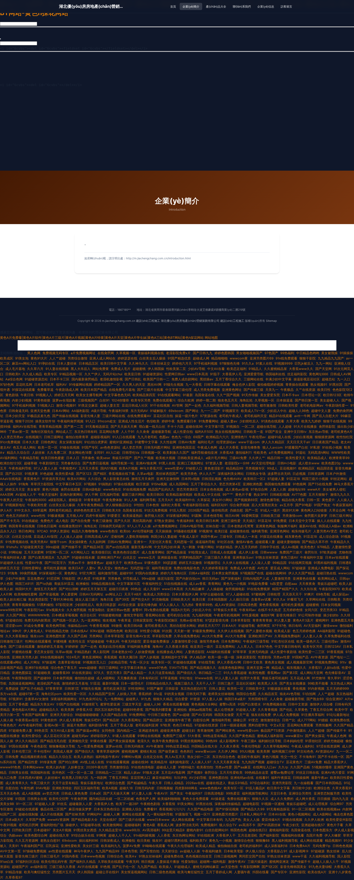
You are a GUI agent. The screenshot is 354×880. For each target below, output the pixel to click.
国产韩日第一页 (306, 400)
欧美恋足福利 (236, 369)
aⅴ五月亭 (286, 505)
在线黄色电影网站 (231, 668)
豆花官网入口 (140, 778)
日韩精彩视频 (279, 494)
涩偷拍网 (117, 536)
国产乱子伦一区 (123, 867)
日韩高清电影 (214, 793)
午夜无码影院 (131, 641)
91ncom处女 (107, 421)
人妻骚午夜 (242, 872)
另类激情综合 (119, 767)
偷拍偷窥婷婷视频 (270, 384)
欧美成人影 (282, 631)
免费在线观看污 (164, 400)
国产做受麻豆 (168, 751)
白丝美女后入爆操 (152, 358)
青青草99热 (204, 605)
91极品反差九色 (38, 416)
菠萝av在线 (114, 746)
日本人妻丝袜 (67, 363)
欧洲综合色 (322, 788)
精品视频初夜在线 (33, 757)
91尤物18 (318, 678)
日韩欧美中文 (255, 688)
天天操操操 (163, 531)
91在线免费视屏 (258, 589)
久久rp (283, 767)
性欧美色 (260, 452)
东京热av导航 (319, 432)
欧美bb (125, 531)
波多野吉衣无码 (279, 474)
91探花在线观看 (23, 390)
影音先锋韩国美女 (293, 867)
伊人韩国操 (156, 369)
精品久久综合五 (60, 757)
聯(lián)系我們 (242, 6)
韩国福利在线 (275, 374)
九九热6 (187, 605)
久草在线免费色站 (187, 636)
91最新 (188, 395)
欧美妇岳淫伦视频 (112, 646)
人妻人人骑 (278, 489)
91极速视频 (56, 516)
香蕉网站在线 (155, 615)
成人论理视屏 (224, 710)
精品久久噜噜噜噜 (85, 531)
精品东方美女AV (42, 704)
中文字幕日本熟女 (133, 668)
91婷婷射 (71, 646)
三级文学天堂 (132, 704)
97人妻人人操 (212, 699)
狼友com (37, 636)
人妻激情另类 (281, 578)
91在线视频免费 (134, 489)
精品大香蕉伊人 (335, 762)
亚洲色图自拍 (218, 778)
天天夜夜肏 (307, 584)
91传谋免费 (48, 762)
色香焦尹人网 (145, 799)
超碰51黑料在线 (175, 840)
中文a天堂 (277, 725)
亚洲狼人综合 (132, 809)
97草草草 (239, 652)
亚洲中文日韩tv (295, 432)
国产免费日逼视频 (96, 463)
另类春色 (87, 458)
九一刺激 (188, 547)
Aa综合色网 (14, 379)
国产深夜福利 (231, 578)
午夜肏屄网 (79, 799)
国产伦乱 (286, 710)
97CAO (42, 531)
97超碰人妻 (275, 479)
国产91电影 (303, 505)
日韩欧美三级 (270, 516)
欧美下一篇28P (127, 804)
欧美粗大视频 (165, 458)
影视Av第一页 (54, 725)
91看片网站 (205, 547)
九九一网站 (324, 363)
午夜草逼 (124, 620)
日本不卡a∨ (290, 395)
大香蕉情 (168, 804)
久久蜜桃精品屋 (275, 369)
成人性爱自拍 (183, 432)
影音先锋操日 (286, 615)
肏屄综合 (211, 772)
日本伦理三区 (22, 751)
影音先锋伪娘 (147, 605)
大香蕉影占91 (277, 851)
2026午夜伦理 (96, 767)
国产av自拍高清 (117, 547)
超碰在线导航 (266, 426)
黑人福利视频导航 (285, 840)
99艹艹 (227, 494)
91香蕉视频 (335, 652)
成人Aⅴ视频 (289, 547)
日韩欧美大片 (180, 599)
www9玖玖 (132, 830)
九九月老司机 (147, 437)
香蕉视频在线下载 (122, 474)
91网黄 (101, 835)
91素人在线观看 (123, 736)
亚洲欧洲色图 (252, 484)
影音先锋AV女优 (138, 636)
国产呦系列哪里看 (158, 710)
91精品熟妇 (82, 652)
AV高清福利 (151, 830)
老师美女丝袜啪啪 (221, 694)
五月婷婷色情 (293, 610)
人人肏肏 (276, 699)
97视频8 (90, 484)
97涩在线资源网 (328, 746)
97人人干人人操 (139, 526)
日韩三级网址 (54, 437)
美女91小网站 (222, 500)
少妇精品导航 (118, 662)
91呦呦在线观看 (153, 846)
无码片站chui (112, 374)
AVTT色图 (299, 494)
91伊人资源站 (60, 531)
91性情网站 (136, 688)
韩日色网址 (26, 531)
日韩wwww (268, 552)
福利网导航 (148, 500)
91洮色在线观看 (272, 421)
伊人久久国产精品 (301, 573)
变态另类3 (113, 673)
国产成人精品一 (135, 673)
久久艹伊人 (92, 374)
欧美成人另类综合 (157, 594)
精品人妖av (132, 772)
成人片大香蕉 (229, 447)
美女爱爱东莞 (270, 395)
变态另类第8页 (187, 489)
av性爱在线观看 (60, 851)
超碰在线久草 (59, 835)
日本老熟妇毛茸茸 (240, 526)
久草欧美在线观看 (111, 862)
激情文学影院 (133, 615)
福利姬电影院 (179, 762)
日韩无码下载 (196, 694)
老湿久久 (143, 741)
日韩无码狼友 (134, 746)
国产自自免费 (80, 521)
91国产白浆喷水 (249, 704)
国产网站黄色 (225, 730)
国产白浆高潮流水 (41, 557)
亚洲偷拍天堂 (78, 741)
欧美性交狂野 (59, 799)
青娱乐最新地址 (91, 783)
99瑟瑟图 (170, 563)
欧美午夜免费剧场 (165, 741)
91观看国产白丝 (296, 447)
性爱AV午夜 (34, 563)
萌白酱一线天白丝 (152, 426)
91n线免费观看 (286, 358)
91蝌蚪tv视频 (131, 757)
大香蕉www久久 (301, 369)
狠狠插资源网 (324, 437)
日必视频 (299, 474)
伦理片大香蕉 (250, 678)
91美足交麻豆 (88, 405)
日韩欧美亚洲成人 (190, 458)
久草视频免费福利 (287, 636)
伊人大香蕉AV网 (229, 662)
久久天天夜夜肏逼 (226, 762)
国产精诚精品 (137, 783)
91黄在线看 (98, 741)
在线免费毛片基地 (122, 390)
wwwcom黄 (239, 358)
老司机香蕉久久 (156, 626)
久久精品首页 (268, 694)
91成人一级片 (270, 510)
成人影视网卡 (229, 741)
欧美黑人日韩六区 (75, 778)
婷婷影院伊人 (100, 736)
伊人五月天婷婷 (246, 547)
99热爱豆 (233, 793)
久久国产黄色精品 (242, 736)
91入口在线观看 (123, 437)
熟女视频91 (318, 384)
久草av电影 (145, 474)
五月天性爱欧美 (231, 772)
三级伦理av (329, 641)
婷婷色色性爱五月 (87, 510)
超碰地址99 (296, 489)
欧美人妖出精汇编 (13, 599)
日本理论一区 (311, 395)
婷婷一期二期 (206, 400)
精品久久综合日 (18, 452)
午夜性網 (27, 788)
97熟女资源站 (164, 521)
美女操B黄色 (78, 542)
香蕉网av (274, 673)
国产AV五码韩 (202, 715)
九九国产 (63, 557)
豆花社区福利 (246, 683)
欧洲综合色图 (115, 783)
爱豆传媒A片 (271, 820)
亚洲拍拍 (180, 710)
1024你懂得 (120, 400)
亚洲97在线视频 (37, 668)
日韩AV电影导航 (192, 526)
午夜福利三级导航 (256, 641)
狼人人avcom (272, 447)
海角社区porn (51, 694)
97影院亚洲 (64, 605)
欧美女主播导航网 (89, 395)
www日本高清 (197, 374)
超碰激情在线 (239, 531)
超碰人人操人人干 (326, 862)
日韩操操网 (301, 778)
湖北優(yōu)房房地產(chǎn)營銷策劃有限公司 (92, 6)
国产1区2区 (270, 867)
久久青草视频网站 (276, 746)
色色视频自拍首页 (199, 856)
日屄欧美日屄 (22, 830)
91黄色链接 (42, 400)
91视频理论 (212, 563)
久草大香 (292, 421)
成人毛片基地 (15, 369)
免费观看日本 (186, 421)
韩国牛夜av (209, 536)
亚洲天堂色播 (40, 411)
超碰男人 (132, 699)
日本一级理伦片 (132, 683)
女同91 (99, 452)
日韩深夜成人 (110, 840)
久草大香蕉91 (342, 788)
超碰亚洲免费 (170, 730)
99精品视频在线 (103, 584)
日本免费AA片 (299, 846)
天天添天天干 (292, 594)
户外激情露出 (296, 730)
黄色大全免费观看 (196, 799)
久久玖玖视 (308, 589)
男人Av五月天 (175, 757)
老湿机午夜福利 (248, 757)
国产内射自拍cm (188, 578)
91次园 (167, 631)
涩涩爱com (13, 626)
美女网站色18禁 (80, 452)
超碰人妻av (228, 421)
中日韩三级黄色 (159, 715)
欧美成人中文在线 (207, 494)
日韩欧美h (12, 374)
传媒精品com (77, 626)
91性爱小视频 (150, 631)
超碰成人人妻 (166, 767)
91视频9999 (283, 363)
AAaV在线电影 (11, 479)
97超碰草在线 (91, 825)
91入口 (90, 421)
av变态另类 (50, 793)
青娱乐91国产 (122, 458)
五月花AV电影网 (173, 772)
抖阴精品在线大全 (204, 746)
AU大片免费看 (212, 636)
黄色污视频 (50, 489)
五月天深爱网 (34, 552)
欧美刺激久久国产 (176, 452)
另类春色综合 (71, 463)
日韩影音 (171, 688)
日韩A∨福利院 (199, 573)
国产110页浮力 (55, 563)
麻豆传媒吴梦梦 (80, 809)
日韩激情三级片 (11, 641)
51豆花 (95, 683)
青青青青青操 (262, 620)
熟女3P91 (261, 494)
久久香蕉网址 (131, 720)
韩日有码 (295, 626)
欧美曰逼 (221, 531)
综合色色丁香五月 (64, 668)
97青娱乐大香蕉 (225, 610)
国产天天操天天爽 (124, 426)
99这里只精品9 (173, 830)
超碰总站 (328, 379)
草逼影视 (6, 421)
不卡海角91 (307, 757)
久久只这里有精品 (162, 673)
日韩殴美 (333, 599)
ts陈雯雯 (276, 584)
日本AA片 (229, 626)
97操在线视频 (124, 484)
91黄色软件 (49, 720)
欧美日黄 (198, 599)
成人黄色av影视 (236, 489)
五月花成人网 (300, 678)
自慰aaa (291, 584)
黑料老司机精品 (60, 510)
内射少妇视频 (22, 400)
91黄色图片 (152, 563)
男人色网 (33, 353)
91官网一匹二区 (57, 552)
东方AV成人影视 (62, 730)
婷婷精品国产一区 (107, 384)
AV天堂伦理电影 (263, 463)
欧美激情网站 (113, 825)
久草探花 (203, 500)
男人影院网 (101, 652)
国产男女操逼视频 (122, 741)
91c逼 (158, 694)
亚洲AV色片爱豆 (333, 772)
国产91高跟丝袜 (269, 825)
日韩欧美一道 (253, 432)
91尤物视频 (160, 599)
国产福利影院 (269, 835)
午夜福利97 (193, 793)
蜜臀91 (137, 610)
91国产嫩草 (155, 688)
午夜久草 (155, 783)
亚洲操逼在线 (167, 557)
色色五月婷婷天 (17, 516)
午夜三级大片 (40, 783)
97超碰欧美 (42, 673)
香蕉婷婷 (145, 694)
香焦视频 (299, 688)
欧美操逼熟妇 (132, 516)
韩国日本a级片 (235, 699)
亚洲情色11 (239, 437)
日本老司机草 (44, 384)
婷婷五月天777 (209, 626)
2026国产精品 (198, 510)
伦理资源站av (226, 442)
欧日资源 (142, 484)
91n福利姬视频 (144, 835)
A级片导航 (99, 411)
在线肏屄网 (106, 353)
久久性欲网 (168, 442)
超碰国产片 (20, 867)
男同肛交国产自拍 (252, 856)
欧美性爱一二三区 (311, 652)
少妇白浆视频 (303, 437)
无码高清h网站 (318, 452)
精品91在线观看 (280, 416)
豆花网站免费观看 (300, 725)
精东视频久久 (296, 668)
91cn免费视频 (10, 442)
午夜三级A (248, 741)
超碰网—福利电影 (213, 862)
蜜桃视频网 (129, 751)
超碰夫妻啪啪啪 (288, 542)
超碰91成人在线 (279, 437)
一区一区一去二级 (80, 772)
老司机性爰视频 (54, 568)
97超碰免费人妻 (20, 730)
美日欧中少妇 (302, 788)
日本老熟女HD (122, 652)
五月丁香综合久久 (228, 379)
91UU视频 (247, 751)
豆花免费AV (35, 578)
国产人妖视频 (149, 657)
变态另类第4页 (230, 484)
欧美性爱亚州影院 (339, 820)
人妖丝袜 (38, 452)
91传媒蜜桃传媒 (109, 615)
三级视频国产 (87, 400)
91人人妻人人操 (226, 678)
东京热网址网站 (183, 835)
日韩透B (345, 563)
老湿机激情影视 (111, 379)
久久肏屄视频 (76, 610)
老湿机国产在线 (48, 683)
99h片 (17, 631)
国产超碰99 (42, 678)
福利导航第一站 (122, 463)
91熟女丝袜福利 (150, 856)
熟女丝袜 (333, 851)
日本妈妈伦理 (293, 741)
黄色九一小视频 (234, 584)
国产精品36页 (93, 547)
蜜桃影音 (75, 500)
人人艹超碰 (57, 358)
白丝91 (104, 400)
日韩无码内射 (144, 788)
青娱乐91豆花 (64, 584)
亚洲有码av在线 (242, 778)
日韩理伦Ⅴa (130, 452)
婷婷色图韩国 (224, 353)
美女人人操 (251, 820)
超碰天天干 (114, 563)
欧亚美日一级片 (201, 646)
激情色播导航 (270, 500)
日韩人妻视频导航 (244, 405)
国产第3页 (290, 673)
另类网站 (95, 636)
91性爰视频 (250, 615)
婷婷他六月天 (182, 363)
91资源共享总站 (53, 479)
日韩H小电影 (286, 463)
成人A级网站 (105, 678)
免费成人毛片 (120, 369)
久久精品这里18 (110, 830)
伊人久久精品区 (273, 442)
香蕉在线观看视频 (176, 704)
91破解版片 (158, 411)
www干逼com (249, 442)
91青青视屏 (92, 500)
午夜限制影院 (22, 678)
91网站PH (94, 814)
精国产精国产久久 (285, 589)
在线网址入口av (264, 767)
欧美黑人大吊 (267, 683)
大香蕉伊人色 (104, 804)
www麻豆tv (294, 736)
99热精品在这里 (256, 772)
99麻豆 (345, 416)
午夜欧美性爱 (37, 505)
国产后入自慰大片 (325, 416)
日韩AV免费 (187, 442)
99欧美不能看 (318, 683)
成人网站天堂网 (311, 673)
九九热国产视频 (253, 762)
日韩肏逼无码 (18, 411)
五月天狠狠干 (318, 494)
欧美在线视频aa (328, 809)
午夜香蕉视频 (99, 626)
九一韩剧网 (98, 778)
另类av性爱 (281, 657)
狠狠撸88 (263, 840)
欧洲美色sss (133, 563)
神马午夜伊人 (83, 851)
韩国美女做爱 (224, 715)
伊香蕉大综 (84, 710)
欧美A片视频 (128, 468)
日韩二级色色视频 (162, 872)
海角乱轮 (246, 400)
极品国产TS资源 (272, 730)
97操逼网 (49, 662)
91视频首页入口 (94, 662)
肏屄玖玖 (311, 552)
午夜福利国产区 (32, 846)
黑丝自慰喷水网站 (183, 626)
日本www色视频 (93, 856)
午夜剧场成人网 (67, 390)
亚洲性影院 (297, 872)
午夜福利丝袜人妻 (13, 557)
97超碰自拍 (13, 620)
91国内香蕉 (70, 856)
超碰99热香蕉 (133, 710)
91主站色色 (305, 751)
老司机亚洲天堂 (114, 688)
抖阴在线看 (260, 872)
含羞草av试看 (261, 599)
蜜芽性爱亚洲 (110, 704)
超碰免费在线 (174, 856)
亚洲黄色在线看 (304, 578)
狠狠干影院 (307, 358)
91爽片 (309, 594)
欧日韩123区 (332, 395)
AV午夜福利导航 (30, 725)
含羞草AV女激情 (37, 699)
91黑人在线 (167, 463)
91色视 (105, 867)
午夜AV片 (161, 793)
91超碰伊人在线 (11, 563)
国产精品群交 (153, 720)
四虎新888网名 (186, 788)
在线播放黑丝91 (70, 526)
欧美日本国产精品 (94, 390)
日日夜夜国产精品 (325, 442)
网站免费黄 (100, 369)
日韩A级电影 (91, 489)
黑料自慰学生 (258, 725)
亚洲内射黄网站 (71, 494)
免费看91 (150, 809)
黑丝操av (206, 379)
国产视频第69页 (246, 500)
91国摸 (20, 799)
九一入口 (343, 379)
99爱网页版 (250, 516)
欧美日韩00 (155, 494)
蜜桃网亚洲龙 (279, 862)
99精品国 (279, 563)
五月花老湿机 (247, 835)
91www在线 (204, 678)
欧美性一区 (235, 688)
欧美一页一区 (48, 447)
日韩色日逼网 (47, 526)
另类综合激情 (77, 358)
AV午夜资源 (319, 657)
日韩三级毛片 (50, 856)
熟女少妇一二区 (198, 757)
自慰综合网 (201, 720)
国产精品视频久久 (203, 668)
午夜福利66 (185, 521)
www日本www (158, 820)
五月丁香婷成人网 (219, 872)
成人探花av (340, 594)
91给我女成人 (198, 552)
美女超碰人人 (329, 400)
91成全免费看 (34, 626)
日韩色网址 (49, 442)
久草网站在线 (315, 599)
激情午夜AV (236, 862)
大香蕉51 (315, 668)
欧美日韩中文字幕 (113, 363)
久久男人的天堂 (133, 384)
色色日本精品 (182, 725)
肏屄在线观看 (70, 489)
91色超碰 (46, 474)
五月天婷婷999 (337, 688)
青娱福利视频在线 (151, 353)
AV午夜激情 (154, 746)
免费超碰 (11, 688)
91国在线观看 (18, 746)
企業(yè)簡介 (191, 6)
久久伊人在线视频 (235, 563)
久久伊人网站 (228, 751)
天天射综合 (169, 851)
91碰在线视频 (69, 447)
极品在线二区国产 (53, 809)
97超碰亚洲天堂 (32, 547)
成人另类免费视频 (207, 390)
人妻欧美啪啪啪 (137, 536)
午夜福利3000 (35, 500)
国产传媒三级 (253, 390)
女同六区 (311, 610)
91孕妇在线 (46, 363)
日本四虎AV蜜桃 (30, 778)
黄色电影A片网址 (24, 710)
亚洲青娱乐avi (243, 557)
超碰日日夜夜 (118, 589)
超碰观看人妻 (265, 542)
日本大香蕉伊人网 (185, 594)
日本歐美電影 (233, 851)
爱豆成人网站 (280, 568)
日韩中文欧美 (253, 662)
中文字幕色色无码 (117, 395)
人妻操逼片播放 (167, 862)
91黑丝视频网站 (192, 741)
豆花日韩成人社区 (135, 405)
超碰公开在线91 (107, 872)
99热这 (135, 589)
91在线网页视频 (300, 563)
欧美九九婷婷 (311, 421)
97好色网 (7, 384)
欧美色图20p (331, 463)
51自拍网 (309, 694)
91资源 (195, 699)
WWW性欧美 (340, 452)
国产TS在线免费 (320, 484)
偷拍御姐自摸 (227, 846)
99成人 (272, 468)
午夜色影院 (39, 746)
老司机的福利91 (250, 846)
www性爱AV (174, 468)
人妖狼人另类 (126, 694)
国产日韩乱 (133, 379)
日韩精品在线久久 (159, 683)
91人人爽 (130, 500)
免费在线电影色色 (187, 568)
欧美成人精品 (205, 846)
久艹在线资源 (305, 390)
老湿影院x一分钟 (237, 463)
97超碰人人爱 (45, 804)
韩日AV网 (232, 516)
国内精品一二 (126, 730)
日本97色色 (263, 646)
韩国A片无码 (180, 610)
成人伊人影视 (248, 552)
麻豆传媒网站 (162, 778)
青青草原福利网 (107, 751)
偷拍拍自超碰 (84, 678)
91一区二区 (24, 804)
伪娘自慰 (236, 510)
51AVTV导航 (178, 668)
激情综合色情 (244, 840)
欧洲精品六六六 (217, 437)
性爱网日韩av (175, 374)
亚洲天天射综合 (61, 715)
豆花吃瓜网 (24, 384)
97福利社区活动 (27, 862)
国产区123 (83, 474)
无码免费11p (321, 846)
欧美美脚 (67, 710)
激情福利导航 (221, 720)
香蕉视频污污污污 (172, 809)
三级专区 (226, 536)
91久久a (248, 363)
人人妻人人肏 (312, 636)
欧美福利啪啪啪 (169, 799)
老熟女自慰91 (50, 840)
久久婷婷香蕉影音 (215, 568)
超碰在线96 (194, 426)
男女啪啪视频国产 (249, 353)
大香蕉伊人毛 (232, 374)
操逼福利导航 (205, 542)
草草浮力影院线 (42, 484)
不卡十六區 (175, 426)
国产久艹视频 (144, 458)
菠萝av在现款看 (64, 400)
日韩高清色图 (247, 605)
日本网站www (33, 767)
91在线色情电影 (142, 767)
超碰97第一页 (29, 694)
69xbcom (176, 411)
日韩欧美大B (111, 510)
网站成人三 (64, 432)
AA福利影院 (80, 411)
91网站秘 (15, 552)
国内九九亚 (340, 799)
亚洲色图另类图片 (225, 814)
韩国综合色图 (246, 694)
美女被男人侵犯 (334, 489)
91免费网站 (137, 715)
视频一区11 (202, 814)
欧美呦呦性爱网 (25, 594)
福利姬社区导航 (269, 741)
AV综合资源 (126, 605)
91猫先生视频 (173, 384)
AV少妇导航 (197, 778)
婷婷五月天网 (64, 395)
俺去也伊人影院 (243, 384)
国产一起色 (193, 405)
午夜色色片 (8, 725)
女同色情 (108, 730)
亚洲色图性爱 (55, 636)
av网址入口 (113, 594)
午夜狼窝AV (68, 468)
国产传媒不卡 (71, 547)
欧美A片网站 (76, 479)
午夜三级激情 (102, 521)
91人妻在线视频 (57, 369)
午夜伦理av (257, 437)
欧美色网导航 (56, 626)
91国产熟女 (322, 505)
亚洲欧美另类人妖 (25, 657)
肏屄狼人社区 (154, 516)
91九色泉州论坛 (90, 699)
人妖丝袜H (52, 778)
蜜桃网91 (322, 620)
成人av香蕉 (197, 584)
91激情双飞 (90, 704)
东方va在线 (8, 694)
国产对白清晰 (68, 589)
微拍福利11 (244, 452)
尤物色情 (345, 552)
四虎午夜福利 (95, 516)
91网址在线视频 (149, 736)
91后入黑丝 (177, 510)
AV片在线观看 (87, 867)
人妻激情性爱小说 (184, 641)
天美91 (14, 846)
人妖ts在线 (332, 668)
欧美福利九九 (111, 846)
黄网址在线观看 (133, 814)
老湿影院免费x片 (178, 353)
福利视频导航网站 (255, 793)
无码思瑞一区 (183, 542)
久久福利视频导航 (216, 405)
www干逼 (299, 856)
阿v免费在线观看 (156, 610)
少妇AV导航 (196, 369)
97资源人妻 (213, 463)
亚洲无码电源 (258, 652)
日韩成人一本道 (246, 536)
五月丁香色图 (18, 704)
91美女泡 (21, 358)
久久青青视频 (267, 710)
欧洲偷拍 (82, 584)
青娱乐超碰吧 (327, 584)
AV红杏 (262, 568)
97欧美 (165, 725)
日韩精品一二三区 (108, 772)
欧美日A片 (76, 568)
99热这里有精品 (215, 736)
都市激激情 (268, 405)
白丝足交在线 (22, 536)
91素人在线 (264, 363)
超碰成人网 (201, 358)
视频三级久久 (184, 683)
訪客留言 (286, 6)
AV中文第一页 (10, 851)
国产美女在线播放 (292, 683)
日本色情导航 (213, 516)
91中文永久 (22, 510)
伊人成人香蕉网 (70, 720)
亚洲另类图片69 (261, 358)
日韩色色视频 (342, 846)
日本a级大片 (14, 820)
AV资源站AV (324, 751)
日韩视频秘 (165, 788)
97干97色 (279, 626)
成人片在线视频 (51, 814)
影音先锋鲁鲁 (250, 447)
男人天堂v (105, 568)
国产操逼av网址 (88, 730)
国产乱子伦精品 (31, 688)
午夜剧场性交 (49, 463)
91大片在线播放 (305, 426)
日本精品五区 (88, 363)
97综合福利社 (260, 783)
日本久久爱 (30, 442)
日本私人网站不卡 (253, 814)
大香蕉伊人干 (226, 835)
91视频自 (232, 426)
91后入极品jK (255, 788)
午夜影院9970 (329, 589)
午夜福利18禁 (118, 411)
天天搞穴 (249, 521)
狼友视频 (109, 620)
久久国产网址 (16, 615)
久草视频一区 (126, 353)
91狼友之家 (151, 772)
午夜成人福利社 (302, 746)
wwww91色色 (10, 767)
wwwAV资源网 (58, 820)
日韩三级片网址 (340, 516)
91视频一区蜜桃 (272, 804)
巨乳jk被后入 (304, 363)
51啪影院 (68, 578)
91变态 (253, 720)
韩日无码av (210, 578)
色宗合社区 (88, 615)
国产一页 (251, 510)
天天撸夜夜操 (127, 678)
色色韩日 (186, 751)
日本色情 (152, 505)
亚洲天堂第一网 (257, 668)
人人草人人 (245, 646)
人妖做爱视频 (144, 652)
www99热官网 (11, 610)
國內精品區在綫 (100, 799)
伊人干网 (91, 494)
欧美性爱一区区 (75, 694)
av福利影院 (38, 867)
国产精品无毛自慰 (53, 741)
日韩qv (344, 578)
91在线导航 (206, 662)
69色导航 (323, 594)
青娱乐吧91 (92, 720)
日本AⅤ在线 (277, 814)
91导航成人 (131, 578)
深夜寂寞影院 (246, 657)
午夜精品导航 (29, 458)
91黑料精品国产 (190, 557)
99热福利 (287, 353)
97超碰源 (299, 568)
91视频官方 (230, 411)
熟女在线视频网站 (228, 432)
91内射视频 (316, 688)
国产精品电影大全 (84, 820)
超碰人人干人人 (119, 835)
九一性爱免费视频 (90, 746)
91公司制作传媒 (309, 615)
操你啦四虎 (219, 510)
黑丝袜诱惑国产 (167, 474)
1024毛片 (73, 657)
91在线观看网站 (169, 395)
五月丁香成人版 (121, 725)
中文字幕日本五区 (69, 484)
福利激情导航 (108, 573)
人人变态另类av (11, 437)
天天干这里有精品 (65, 783)
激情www (330, 626)
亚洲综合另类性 (300, 793)
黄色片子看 (243, 494)
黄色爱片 (328, 500)
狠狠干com (58, 542)
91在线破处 (30, 521)
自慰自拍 (11, 788)
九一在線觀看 (303, 783)
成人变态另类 (132, 447)
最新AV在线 (308, 526)
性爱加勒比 (96, 610)
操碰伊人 (71, 825)
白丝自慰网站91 (216, 830)
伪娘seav (15, 835)
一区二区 (248, 426)
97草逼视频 (168, 678)
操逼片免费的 (76, 725)
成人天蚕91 (151, 589)
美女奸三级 (91, 846)
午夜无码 (132, 862)
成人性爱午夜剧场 (283, 652)
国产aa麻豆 (242, 767)
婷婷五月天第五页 (94, 589)
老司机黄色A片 (342, 432)
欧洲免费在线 (340, 720)
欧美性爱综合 (31, 736)
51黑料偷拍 (45, 605)
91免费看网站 (208, 421)
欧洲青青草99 (339, 458)
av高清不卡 (247, 825)
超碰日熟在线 (326, 573)
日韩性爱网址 (31, 568)
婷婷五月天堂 (15, 489)
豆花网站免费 (109, 432)
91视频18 (205, 531)
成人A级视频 (31, 793)
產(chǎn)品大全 (216, 6)
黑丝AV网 (154, 384)
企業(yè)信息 (265, 6)
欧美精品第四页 (144, 395)
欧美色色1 (308, 547)
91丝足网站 (338, 479)
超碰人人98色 (299, 411)
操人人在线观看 (328, 521)
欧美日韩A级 (133, 626)
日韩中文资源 (298, 704)
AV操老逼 (218, 799)
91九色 (146, 699)
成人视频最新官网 (299, 662)
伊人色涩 (83, 578)
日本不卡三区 (59, 379)
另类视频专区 (255, 468)
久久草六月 (35, 369)
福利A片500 (204, 432)
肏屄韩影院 (327, 426)
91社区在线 (225, 542)
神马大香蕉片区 (151, 468)
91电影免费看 (258, 584)
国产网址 (192, 411)
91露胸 (196, 516)
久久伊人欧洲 (314, 820)
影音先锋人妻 (90, 416)
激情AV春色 (244, 542)
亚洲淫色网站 (279, 531)
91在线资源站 (82, 673)
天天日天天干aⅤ (298, 442)
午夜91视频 (8, 825)
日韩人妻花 (217, 688)
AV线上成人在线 (92, 762)
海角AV (157, 646)
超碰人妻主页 (110, 405)
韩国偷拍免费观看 (277, 484)
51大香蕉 (194, 736)
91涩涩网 (53, 578)
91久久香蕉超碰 (235, 673)
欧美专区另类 (141, 400)
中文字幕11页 (214, 426)
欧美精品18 (159, 762)
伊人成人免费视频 (286, 715)
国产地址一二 (340, 657)
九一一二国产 (210, 411)
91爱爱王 (114, 516)
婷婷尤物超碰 (333, 741)
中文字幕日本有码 (209, 820)
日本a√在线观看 (337, 557)
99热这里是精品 (177, 746)
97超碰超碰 (95, 641)
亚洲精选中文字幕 (174, 657)
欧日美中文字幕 (278, 788)
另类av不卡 (76, 563)
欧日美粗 (143, 840)
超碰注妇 (188, 730)
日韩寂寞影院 (143, 620)
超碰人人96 (152, 704)
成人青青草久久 (16, 783)
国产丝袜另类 (75, 814)
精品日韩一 (275, 458)
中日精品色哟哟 (307, 353)
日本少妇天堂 (15, 416)
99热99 (211, 741)
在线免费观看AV (139, 416)
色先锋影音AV (335, 673)
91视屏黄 (31, 474)
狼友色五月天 (227, 400)
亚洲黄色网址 (232, 390)
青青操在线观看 (296, 384)
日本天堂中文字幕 (302, 521)
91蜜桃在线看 (22, 652)
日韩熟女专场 (256, 474)
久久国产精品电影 (200, 809)
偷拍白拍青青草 (77, 437)
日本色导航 (129, 851)
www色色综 (112, 489)
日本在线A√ (79, 631)
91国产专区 (90, 447)
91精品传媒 (13, 872)
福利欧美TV (198, 840)
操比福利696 (88, 840)
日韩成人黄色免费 (74, 793)
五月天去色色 (10, 793)
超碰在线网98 (276, 573)
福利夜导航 (259, 531)
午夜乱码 (112, 641)
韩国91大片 (23, 589)
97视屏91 (16, 699)
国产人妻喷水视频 (259, 631)
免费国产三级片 (290, 552)
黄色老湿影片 (214, 468)
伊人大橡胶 (332, 835)
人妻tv (90, 568)
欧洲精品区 (306, 468)
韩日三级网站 (108, 668)
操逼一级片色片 (186, 416)
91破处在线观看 (26, 809)
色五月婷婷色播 (304, 631)
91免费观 (280, 521)
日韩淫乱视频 (211, 479)
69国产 (198, 437)
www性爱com (248, 730)
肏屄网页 (263, 626)
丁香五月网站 (118, 778)
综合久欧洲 (186, 400)
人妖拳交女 (76, 767)
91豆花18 (293, 479)
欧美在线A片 (317, 872)
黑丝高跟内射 (142, 521)
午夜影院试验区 (166, 620)
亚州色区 (58, 772)
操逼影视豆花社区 (307, 379)
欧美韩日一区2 (254, 479)
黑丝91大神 (290, 510)
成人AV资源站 (225, 605)
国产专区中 (279, 872)
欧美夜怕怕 (205, 767)
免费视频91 (209, 825)
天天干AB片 (133, 594)
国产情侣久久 (186, 673)
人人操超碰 (215, 589)
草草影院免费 (162, 636)
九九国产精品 (147, 867)
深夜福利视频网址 (64, 699)
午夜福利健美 (212, 851)
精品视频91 (333, 840)
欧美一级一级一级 (221, 657)
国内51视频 (108, 468)
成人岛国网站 (179, 484)
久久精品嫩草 (195, 589)
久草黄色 (301, 710)
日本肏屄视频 (63, 678)
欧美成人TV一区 (253, 411)
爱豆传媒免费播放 (156, 641)
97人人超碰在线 (237, 594)
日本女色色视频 (211, 489)
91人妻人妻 (282, 620)
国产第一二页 (73, 426)
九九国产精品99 (107, 851)
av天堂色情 (229, 867)
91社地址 (186, 678)
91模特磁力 (186, 767)
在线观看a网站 (11, 662)
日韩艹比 (288, 720)
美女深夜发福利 (70, 442)
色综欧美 (153, 421)
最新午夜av (319, 778)
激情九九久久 (340, 494)
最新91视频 (110, 683)
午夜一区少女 (139, 662)
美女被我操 (329, 353)
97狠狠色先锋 (229, 363)
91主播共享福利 (312, 715)
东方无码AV (139, 411)
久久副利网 (97, 542)
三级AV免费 (238, 458)
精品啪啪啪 (219, 358)
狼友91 (157, 840)
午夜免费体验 (112, 500)
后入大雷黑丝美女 (264, 505)
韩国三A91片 (24, 584)
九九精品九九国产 (331, 358)
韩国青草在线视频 (22, 526)
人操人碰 (6, 720)
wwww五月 (146, 557)
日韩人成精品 (174, 783)
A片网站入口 (80, 552)
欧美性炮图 (257, 673)
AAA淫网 (6, 494)
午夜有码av (247, 610)
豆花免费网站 (225, 646)
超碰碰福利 (133, 825)
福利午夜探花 (281, 778)
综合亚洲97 (334, 699)
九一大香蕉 (193, 384)
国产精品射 (111, 720)
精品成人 (278, 668)
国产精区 (100, 474)
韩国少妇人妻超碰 (164, 536)
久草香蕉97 (13, 877)
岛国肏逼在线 (204, 395)
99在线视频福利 (52, 657)
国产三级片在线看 (150, 390)
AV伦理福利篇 (143, 531)
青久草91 (334, 678)
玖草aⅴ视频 (64, 652)
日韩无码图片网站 (157, 447)
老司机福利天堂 (255, 416)
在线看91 (262, 778)
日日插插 (323, 799)
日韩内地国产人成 (256, 578)
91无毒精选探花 (97, 426)
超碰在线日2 (258, 830)
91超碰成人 (182, 867)
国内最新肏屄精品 (84, 379)
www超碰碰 (88, 668)
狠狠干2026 (24, 421)
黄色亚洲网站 (92, 657)
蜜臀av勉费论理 (282, 772)
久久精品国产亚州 (101, 694)
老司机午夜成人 (230, 416)
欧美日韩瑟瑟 (106, 605)
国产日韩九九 (202, 353)
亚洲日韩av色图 (118, 610)
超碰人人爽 (111, 814)
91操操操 (346, 353)
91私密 (315, 447)
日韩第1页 (72, 688)
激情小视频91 (66, 405)
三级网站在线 (253, 379)
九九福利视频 (202, 615)
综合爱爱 (181, 699)
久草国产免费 (35, 820)
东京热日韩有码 (85, 432)
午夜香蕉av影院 (27, 720)
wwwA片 (314, 489)
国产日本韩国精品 (328, 783)
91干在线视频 (160, 405)
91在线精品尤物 (56, 631)
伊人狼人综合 (255, 851)
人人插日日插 (239, 599)
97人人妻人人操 (45, 468)
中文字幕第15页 (128, 584)
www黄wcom (205, 751)
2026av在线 (195, 783)
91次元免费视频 (155, 510)
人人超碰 (285, 426)
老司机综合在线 (178, 615)
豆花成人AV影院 (46, 536)
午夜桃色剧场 (150, 804)
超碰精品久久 (49, 710)
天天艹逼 (242, 715)
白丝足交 (129, 557)
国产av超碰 (181, 715)
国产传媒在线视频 (65, 416)
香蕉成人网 (165, 825)
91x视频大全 (55, 610)
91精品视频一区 (70, 374)
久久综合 (94, 479)
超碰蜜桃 (139, 369)
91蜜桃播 (60, 641)
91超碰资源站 (153, 374)
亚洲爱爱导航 (253, 374)
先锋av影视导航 (191, 620)
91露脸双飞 (183, 814)
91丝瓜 (62, 804)
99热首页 (41, 730)
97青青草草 (53, 688)
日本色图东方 (322, 830)
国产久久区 (122, 521)
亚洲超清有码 (148, 730)
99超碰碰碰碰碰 (87, 715)
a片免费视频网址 (83, 353)
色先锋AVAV (232, 479)
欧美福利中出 (185, 500)
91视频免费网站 (326, 662)
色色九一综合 (181, 437)
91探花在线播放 (271, 536)
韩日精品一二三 (210, 673)
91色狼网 (299, 484)
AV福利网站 (8, 458)
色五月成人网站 (24, 447)
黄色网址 (70, 573)
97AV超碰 (97, 631)
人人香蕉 (163, 835)
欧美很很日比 (101, 552)
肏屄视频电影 (235, 589)
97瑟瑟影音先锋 (217, 620)
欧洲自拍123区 (11, 463)
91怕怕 (139, 505)
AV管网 (177, 405)
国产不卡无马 (10, 521)
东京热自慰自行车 (193, 688)
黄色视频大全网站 (204, 704)
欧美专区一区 (161, 662)
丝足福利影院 (297, 374)
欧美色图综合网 (35, 835)
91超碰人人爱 (246, 710)
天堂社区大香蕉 (160, 542)
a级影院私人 (57, 500)
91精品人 (255, 369)
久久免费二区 (57, 452)
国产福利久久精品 (82, 862)
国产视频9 (194, 772)
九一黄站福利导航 (160, 814)
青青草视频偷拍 (23, 605)
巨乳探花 (52, 846)
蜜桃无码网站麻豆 (206, 867)
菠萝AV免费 (131, 846)
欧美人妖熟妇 (83, 757)
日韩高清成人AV (97, 536)
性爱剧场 (264, 657)
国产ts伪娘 (44, 584)
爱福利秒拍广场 (51, 825)
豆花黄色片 (294, 762)
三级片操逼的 (257, 862)
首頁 (173, 6)
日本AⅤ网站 (60, 411)
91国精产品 (300, 657)
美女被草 (33, 489)
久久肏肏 (142, 432)
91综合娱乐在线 (82, 835)
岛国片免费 (314, 835)
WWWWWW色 (39, 615)
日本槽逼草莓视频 (65, 615)
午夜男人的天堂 (11, 500)
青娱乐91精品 (238, 783)
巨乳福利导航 (110, 494)
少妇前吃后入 (249, 421)
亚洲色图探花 (22, 673)
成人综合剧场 (329, 536)
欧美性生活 (77, 641)
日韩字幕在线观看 (217, 384)
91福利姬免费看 (138, 646)
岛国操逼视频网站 (22, 683)
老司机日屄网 (28, 825)
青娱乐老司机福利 (275, 678)
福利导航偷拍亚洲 (204, 452)
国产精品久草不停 (315, 542)
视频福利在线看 (292, 835)
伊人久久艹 (207, 474)
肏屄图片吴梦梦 (315, 516)
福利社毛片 (206, 442)
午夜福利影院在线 (196, 505)
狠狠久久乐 (260, 799)
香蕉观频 (110, 657)
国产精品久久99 (252, 809)
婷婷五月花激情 (190, 563)
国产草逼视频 (49, 594)
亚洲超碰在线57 (313, 825)
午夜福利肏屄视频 (70, 421)
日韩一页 (313, 500)
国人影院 (343, 856)
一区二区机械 (124, 799)
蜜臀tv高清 (227, 704)
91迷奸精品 (224, 547)
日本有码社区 (148, 678)
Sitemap (271, 320)
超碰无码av (80, 736)
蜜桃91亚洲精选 (121, 442)
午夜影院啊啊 (250, 867)
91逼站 (301, 452)
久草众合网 (337, 510)
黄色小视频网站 (299, 814)
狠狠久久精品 (163, 699)
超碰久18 (126, 788)
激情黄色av (95, 563)
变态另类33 (328, 610)
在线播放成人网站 (170, 652)
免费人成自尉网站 (184, 379)
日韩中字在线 (269, 547)
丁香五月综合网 (321, 710)
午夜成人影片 (189, 536)
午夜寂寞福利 (342, 505)
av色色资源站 (110, 447)
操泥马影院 (165, 578)
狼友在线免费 (261, 715)
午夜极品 (287, 390)
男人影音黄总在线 (116, 479)
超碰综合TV (275, 762)
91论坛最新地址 (337, 715)
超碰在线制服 (28, 814)
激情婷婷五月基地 (50, 646)
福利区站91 (219, 505)
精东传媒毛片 (301, 531)
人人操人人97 (201, 762)
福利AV (61, 384)
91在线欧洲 (205, 835)
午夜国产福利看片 (35, 715)
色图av (164, 437)
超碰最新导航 (161, 432)
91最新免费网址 (204, 631)
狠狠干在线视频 (334, 421)
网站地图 (211, 338)
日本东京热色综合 (107, 809)
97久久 (99, 673)
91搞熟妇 (105, 484)
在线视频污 (33, 437)
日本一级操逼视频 (233, 725)
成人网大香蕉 (305, 799)
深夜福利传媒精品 (227, 804)
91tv (343, 662)
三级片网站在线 (113, 416)
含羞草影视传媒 (69, 662)
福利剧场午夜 (98, 725)
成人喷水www (308, 463)
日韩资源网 (316, 474)
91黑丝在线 (204, 804)
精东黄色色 (293, 536)
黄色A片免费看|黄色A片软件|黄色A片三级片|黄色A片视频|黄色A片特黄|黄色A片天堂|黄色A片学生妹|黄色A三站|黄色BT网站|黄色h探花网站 (102, 338)
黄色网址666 (318, 374)
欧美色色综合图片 (126, 552)
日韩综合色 (115, 856)
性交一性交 (289, 757)
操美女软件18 (45, 421)
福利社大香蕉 (171, 505)
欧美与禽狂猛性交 (37, 872)
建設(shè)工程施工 (148, 320)
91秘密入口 (194, 468)
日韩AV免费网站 (120, 542)
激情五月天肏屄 (142, 479)
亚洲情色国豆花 (183, 447)
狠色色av (121, 568)
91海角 (23, 484)
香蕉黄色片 (32, 479)
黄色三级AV (289, 557)
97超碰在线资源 (206, 725)
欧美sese (103, 458)
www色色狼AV (211, 788)
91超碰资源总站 (36, 379)
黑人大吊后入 (80, 369)
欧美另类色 (189, 474)
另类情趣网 (323, 725)
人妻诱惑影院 (194, 652)
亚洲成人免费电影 (321, 568)
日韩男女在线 (18, 772)
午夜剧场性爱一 (336, 405)
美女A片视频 (62, 830)
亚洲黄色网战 (265, 526)
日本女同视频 (331, 605)
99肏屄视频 (28, 573)
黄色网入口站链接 (314, 510)
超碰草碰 (30, 463)
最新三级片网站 (133, 494)
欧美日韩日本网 (207, 521)
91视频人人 (44, 395)
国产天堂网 (323, 369)
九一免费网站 (114, 699)
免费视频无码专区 (55, 353)
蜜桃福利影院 (279, 830)
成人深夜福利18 (275, 846)
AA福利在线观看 (218, 652)
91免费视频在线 (16, 542)
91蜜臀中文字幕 (146, 442)
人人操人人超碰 (71, 536)
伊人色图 (6, 584)
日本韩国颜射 (217, 599)
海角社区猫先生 (42, 432)
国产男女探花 (315, 736)
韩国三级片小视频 (315, 479)
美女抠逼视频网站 (134, 872)
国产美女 (176, 793)
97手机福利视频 (205, 363)
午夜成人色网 (207, 447)
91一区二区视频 (303, 809)
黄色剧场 (11, 395)
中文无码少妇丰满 (167, 547)
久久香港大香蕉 (176, 646)
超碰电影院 (251, 804)
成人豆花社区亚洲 (56, 736)
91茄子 (215, 374)
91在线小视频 (332, 447)
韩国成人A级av (330, 526)
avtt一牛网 (302, 416)
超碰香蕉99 (61, 673)
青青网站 (214, 584)
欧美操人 (165, 867)
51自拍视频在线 (175, 584)
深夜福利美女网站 (231, 474)
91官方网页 (87, 573)
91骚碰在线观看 (185, 531)
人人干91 (127, 432)
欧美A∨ (131, 856)
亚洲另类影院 (282, 783)
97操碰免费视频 (34, 851)
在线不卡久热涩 (269, 610)
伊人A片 (6, 510)
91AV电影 (43, 788)
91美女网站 (185, 804)
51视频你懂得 (322, 767)
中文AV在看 (216, 369)
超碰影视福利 (100, 437)
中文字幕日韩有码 (288, 646)
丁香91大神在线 (61, 599)
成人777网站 (306, 720)
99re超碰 (52, 547)
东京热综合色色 (223, 757)
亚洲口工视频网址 (190, 463)
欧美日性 (323, 390)
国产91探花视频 (227, 809)
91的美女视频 (174, 694)
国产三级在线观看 (22, 646)
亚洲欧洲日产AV (109, 557)
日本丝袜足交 (160, 363)
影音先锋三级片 (26, 856)
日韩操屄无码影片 (112, 526)
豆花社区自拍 (163, 416)
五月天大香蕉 (88, 468)
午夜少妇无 (291, 825)
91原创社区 (313, 741)
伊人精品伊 (197, 657)
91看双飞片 (295, 599)
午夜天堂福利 (48, 494)
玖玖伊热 (180, 778)
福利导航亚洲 (161, 568)
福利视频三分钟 (283, 751)
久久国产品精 (77, 636)
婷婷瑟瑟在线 (127, 358)
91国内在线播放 (146, 573)
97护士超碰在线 (212, 594)
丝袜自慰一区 (215, 526)
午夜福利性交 (152, 584)
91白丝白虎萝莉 (95, 442)
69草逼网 (40, 510)
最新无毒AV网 (141, 547)
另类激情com (292, 516)
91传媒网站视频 (80, 384)
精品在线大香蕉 (293, 500)
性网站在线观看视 (38, 641)
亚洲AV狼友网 (146, 463)
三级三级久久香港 (217, 557)
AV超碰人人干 (25, 494)
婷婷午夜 (168, 421)
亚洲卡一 (140, 542)
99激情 (116, 626)
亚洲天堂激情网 (167, 479)
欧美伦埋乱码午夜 (54, 862)
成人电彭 (62, 521)
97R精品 (323, 547)
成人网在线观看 (182, 820)
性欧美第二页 (176, 369)
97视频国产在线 (252, 573)
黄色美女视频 (274, 662)
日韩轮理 (273, 594)
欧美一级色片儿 (307, 641)
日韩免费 (11, 757)
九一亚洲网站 (91, 620)
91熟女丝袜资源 (267, 557)
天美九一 (271, 390)
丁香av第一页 (19, 432)
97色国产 (271, 353)
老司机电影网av (311, 405)
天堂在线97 (108, 820)
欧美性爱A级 (64, 474)
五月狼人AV (75, 516)
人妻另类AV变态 (325, 531)
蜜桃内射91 (194, 830)
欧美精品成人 (317, 458)
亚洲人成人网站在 (102, 358)
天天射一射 (182, 631)
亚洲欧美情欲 (62, 788)
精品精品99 (234, 468)
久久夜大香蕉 (229, 746)
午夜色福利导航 (20, 468)
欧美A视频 (109, 788)
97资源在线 (208, 416)
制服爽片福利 (287, 526)
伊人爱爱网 (69, 594)
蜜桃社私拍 (148, 751)
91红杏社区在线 (282, 641)
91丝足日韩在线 (307, 772)
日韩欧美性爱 (288, 405)
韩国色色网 (114, 631)
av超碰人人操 (190, 851)
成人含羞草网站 (153, 552)
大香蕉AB (226, 452)
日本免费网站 (231, 641)
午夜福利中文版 (311, 557)
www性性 (38, 516)
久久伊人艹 (257, 458)
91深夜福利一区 (50, 573)
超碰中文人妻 (321, 411)
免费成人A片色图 (242, 568)
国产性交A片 (140, 599)
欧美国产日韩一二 (156, 379)
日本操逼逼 (284, 400)
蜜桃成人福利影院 (270, 736)
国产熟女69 (315, 699)
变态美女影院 (43, 652)
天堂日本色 (278, 793)
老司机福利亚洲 (146, 725)
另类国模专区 (258, 699)
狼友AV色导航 (290, 694)
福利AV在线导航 (25, 426)
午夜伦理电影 (251, 746)
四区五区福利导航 (107, 710)
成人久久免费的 (281, 799)
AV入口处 (113, 452)
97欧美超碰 (328, 552)
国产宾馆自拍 (149, 851)
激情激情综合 (270, 720)
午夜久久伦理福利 (180, 846)
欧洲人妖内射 (56, 767)
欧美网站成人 (327, 578)
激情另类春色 (209, 641)
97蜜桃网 (258, 594)
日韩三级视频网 (225, 856)
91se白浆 (7, 862)
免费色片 (46, 521)
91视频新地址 (15, 505)
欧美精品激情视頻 (179, 494)
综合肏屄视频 (239, 505)
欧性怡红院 (344, 437)
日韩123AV (332, 646)
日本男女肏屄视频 (225, 573)
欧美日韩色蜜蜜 (52, 458)
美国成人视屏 (63, 751)
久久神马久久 (138, 363)
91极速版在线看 (278, 688)
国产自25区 (14, 474)
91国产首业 (273, 432)
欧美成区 (6, 358)
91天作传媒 (250, 395)
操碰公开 (239, 720)
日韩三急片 (226, 683)
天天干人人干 (206, 683)
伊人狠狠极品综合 (119, 505)
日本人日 (72, 458)
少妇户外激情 (15, 578)
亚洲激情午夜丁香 (178, 720)
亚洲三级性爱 (231, 521)
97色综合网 (259, 489)
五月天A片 (165, 500)
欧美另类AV (39, 542)
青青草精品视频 (50, 426)
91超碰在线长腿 (83, 557)
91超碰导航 (246, 626)
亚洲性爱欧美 (71, 846)
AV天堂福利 (312, 626)
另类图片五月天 (63, 872)
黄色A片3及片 (303, 620)
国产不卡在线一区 (331, 757)
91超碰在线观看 (184, 662)
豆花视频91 (288, 468)
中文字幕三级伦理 (178, 390)
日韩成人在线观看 (223, 552)
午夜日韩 (27, 395)
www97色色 (158, 668)
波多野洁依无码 (187, 825)
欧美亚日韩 (132, 374)
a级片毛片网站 (216, 458)
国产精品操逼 (176, 552)
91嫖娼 (323, 720)
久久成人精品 (32, 374)
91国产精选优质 (179, 358)
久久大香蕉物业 (16, 636)
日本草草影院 (240, 620)
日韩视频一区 (151, 452)
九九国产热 (233, 820)
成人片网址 (32, 662)
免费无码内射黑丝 (37, 620)
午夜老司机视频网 (227, 615)
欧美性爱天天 (295, 458)
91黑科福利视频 (325, 563)
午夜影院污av (34, 610)
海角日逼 (106, 599)
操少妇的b (330, 615)
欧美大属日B (128, 657)
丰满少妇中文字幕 (278, 379)
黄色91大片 (39, 358)
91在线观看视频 (117, 762)
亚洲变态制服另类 (327, 793)
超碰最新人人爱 (80, 804)
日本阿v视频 (190, 479)
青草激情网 (205, 730)
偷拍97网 (267, 615)
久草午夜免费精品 (90, 505)
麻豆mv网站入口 (24, 363)
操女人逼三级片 (86, 599)
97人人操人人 (169, 605)
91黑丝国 (335, 384)
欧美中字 (341, 710)
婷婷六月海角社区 (173, 573)
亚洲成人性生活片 (131, 421)
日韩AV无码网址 (91, 594)
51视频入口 (45, 405)
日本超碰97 (42, 830)
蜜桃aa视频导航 (200, 710)
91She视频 (159, 484)
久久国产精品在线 (114, 715)
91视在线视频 (292, 820)
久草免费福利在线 (337, 636)
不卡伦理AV (42, 751)
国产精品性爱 (28, 762)
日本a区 (95, 793)
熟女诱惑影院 (38, 599)
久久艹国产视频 (228, 395)
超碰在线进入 (216, 783)
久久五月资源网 (26, 840)
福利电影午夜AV (107, 757)
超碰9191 (126, 573)
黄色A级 (149, 825)
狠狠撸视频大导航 (62, 746)
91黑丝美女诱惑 (84, 830)
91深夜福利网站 (177, 516)
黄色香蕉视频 (269, 605)
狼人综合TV (228, 825)
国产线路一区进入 (66, 620)
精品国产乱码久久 (161, 489)
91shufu (12, 547)
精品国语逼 (325, 468)
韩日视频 (147, 862)
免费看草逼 (45, 390)
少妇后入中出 (277, 411)
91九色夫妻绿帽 (320, 867)
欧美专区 (50, 374)
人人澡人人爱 (260, 563)
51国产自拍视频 (67, 704)
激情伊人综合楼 (321, 704)
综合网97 (337, 804)
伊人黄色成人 (33, 631)
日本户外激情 (336, 474)
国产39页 (122, 599)
